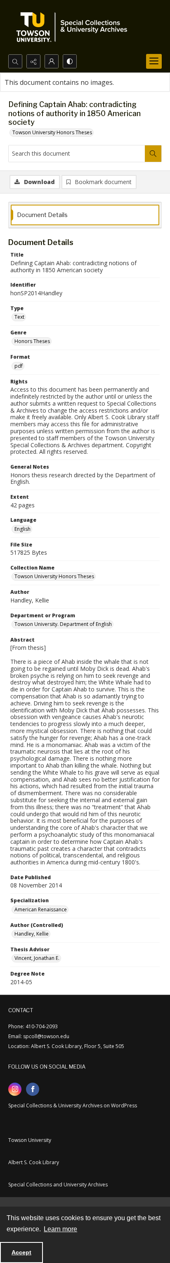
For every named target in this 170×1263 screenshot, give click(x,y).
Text (19, 316)
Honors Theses (32, 341)
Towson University (29, 1140)
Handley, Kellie (31, 933)
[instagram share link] (14, 1089)
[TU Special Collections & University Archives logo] (74, 27)
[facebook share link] (32, 1089)
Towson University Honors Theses (52, 132)
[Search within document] (153, 153)
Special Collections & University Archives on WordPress (72, 1105)
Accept (21, 1252)
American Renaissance (40, 909)
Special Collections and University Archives (58, 1184)
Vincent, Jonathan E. (36, 958)
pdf (18, 365)
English (22, 528)
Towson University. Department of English (63, 624)
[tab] (85, 215)
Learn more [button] (60, 1229)
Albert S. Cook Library (33, 1162)
